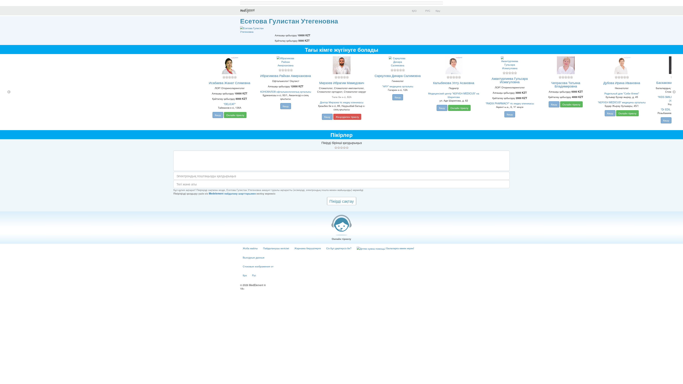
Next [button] (674, 92)
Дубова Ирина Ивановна (621, 82)
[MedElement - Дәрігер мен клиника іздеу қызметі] (247, 10)
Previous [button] (9, 92)
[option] (342, 92)
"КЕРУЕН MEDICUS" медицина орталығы (622, 102)
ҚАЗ (413, 10)
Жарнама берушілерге (307, 248)
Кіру (438, 10)
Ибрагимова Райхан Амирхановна (285, 75)
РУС (427, 10)
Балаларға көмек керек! (400, 248)
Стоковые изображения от (258, 266)
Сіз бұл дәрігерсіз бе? (338, 248)
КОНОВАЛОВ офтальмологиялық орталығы (285, 91)
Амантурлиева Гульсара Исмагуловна (510, 80)
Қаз (245, 275)
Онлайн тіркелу (235, 115)
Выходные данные (253, 257)
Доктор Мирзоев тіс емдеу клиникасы (341, 102)
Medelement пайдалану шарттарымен (232, 193)
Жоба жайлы (250, 248)
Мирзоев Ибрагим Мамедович (341, 82)
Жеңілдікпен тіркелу (347, 117)
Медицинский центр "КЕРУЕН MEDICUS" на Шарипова (453, 95)
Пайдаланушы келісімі (276, 248)
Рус (254, 275)
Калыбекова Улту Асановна (453, 82)
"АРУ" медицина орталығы (397, 86)
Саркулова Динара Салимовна (398, 75)
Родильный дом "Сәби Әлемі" (621, 93)
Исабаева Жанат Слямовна (229, 82)
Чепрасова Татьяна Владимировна (565, 84)
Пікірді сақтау (341, 201)
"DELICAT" (230, 104)
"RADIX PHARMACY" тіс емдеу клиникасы (510, 103)
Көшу (218, 115)
